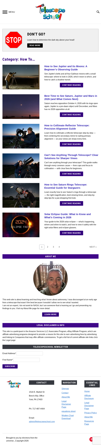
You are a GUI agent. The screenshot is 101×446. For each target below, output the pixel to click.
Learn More (50, 314)
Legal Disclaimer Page (66, 404)
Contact (65, 393)
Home (87, 391)
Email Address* (9, 353)
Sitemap (65, 389)
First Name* (7, 360)
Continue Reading (71, 85)
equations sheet (69, 411)
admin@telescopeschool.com (42, 421)
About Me (66, 397)
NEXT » (93, 247)
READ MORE (35, 45)
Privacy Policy (90, 413)
